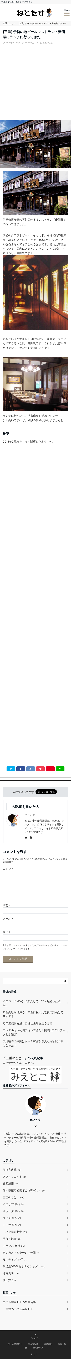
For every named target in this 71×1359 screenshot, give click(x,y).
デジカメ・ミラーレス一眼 (21, 1252)
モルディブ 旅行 (15, 1259)
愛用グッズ (38, 1347)
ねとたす (30, 815)
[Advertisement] (35, 84)
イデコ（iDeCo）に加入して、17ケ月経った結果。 (31, 1003)
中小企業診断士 (15, 1232)
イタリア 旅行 (13, 1204)
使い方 (9, 1280)
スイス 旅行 (12, 1218)
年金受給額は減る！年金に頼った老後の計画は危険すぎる (33, 1014)
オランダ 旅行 (13, 1211)
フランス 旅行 (14, 1245)
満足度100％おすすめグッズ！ (24, 1266)
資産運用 (10, 1183)
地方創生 (11, 1273)
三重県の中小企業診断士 (18, 1309)
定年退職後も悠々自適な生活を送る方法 (27, 1023)
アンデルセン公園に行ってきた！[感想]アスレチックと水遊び (34, 1032)
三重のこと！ (49, 42)
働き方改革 (12, 1169)
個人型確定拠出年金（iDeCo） (24, 1190)
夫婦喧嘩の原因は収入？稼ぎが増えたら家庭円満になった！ (33, 1043)
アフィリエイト (14, 1176)
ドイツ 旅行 (12, 1225)
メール (8, 918)
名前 (6, 905)
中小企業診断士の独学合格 (19, 1302)
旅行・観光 (12, 1238)
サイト (7, 932)
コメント (8, 868)
